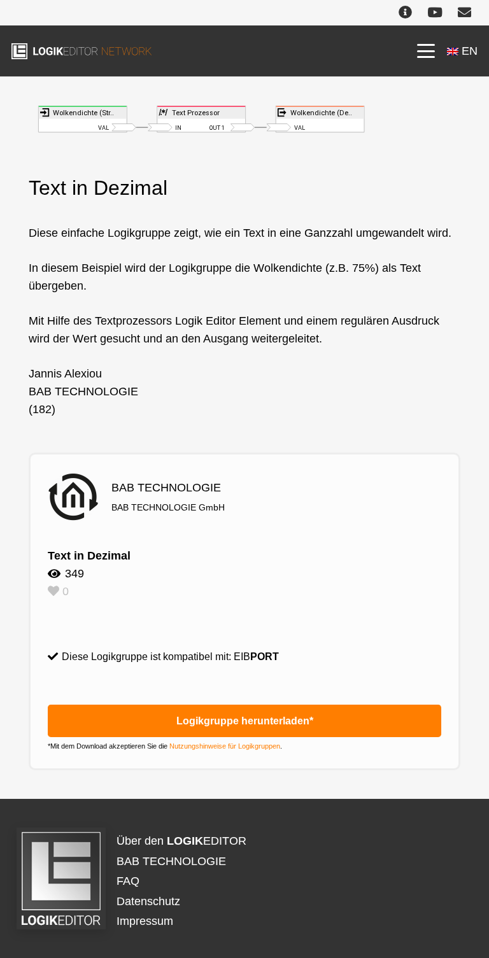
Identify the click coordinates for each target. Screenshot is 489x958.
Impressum (145, 921)
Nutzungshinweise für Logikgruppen (224, 746)
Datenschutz (148, 901)
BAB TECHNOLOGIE (171, 861)
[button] (426, 51)
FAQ (128, 881)
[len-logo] (81, 51)
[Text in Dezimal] (244, 114)
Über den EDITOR (181, 841)
